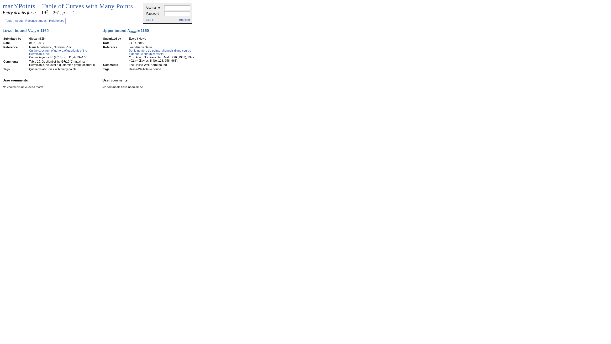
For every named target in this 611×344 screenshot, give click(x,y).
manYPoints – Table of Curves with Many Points (68, 6)
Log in (150, 20)
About (19, 20)
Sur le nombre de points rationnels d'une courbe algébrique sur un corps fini (160, 52)
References (56, 20)
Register (184, 20)
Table (8, 20)
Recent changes (36, 20)
